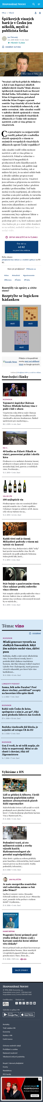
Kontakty (6, 1024)
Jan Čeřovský (13, 37)
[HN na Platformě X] (16, 1003)
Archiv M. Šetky (33, 74)
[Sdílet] (35, 13)
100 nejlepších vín (13, 500)
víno (19, 626)
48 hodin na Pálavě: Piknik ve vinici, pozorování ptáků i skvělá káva (21, 454)
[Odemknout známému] (40, 13)
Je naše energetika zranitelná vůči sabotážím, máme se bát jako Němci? (19, 887)
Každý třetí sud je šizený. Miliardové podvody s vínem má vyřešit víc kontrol (20, 542)
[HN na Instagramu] (24, 1003)
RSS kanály (7, 1074)
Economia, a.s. (18, 990)
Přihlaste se (31, 269)
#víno (6, 275)
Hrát (12, 324)
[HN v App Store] (27, 1014)
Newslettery (7, 1071)
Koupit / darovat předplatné (13, 1063)
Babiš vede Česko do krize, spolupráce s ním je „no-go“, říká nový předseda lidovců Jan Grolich (21, 712)
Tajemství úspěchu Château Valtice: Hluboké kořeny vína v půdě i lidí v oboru (20, 406)
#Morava (7, 280)
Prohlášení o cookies (10, 1049)
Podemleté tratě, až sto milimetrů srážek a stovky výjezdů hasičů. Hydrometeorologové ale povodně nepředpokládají (17, 849)
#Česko (18, 280)
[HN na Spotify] (31, 1003)
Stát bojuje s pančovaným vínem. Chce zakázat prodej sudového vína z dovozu (21, 587)
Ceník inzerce (7, 1039)
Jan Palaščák (15, 879)
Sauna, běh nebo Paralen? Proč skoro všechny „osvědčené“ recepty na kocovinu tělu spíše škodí (21, 690)
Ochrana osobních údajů (12, 1046)
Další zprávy (21, 970)
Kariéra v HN (7, 1035)
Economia (6, 1032)
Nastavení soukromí (10, 1053)
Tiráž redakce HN (9, 1028)
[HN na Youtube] (34, 1003)
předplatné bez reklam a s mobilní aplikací (18, 260)
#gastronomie (28, 275)
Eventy (5, 1067)
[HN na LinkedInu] (27, 1003)
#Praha (27, 280)
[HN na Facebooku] (20, 1003)
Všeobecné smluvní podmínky (14, 1057)
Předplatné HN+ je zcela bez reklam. (29, 372)
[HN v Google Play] (11, 1014)
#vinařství (16, 275)
